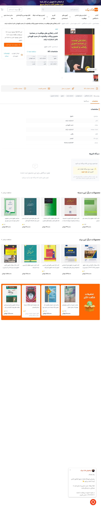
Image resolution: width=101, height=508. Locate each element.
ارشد (56, 29)
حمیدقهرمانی (79, 96)
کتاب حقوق (47, 47)
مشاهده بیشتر (7, 193)
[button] (3, 210)
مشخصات (95, 101)
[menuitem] (93, 17)
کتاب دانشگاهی (88, 96)
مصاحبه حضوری (54, 96)
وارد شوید (84, 172)
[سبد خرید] (2, 9)
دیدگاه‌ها (86, 101)
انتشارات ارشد (70, 96)
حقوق (62, 96)
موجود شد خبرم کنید (12, 45)
